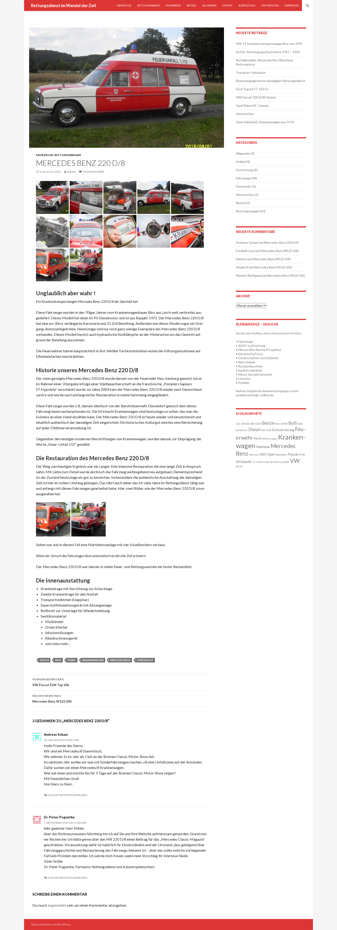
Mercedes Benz (120, 660)
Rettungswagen (148, 5)
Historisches (270, 5)
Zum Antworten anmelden (67, 795)
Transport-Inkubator (251, 72)
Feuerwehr (173, 5)
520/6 (258, 423)
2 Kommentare (93, 171)
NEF (263, 454)
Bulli (292, 423)
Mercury (254, 454)
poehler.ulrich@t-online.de (254, 395)
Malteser (263, 447)
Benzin (268, 423)
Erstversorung (283, 430)
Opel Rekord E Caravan (252, 105)
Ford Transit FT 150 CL (252, 89)
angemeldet (57, 905)
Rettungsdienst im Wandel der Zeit (63, 5)
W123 (239, 466)
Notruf (227, 5)
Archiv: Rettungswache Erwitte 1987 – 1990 (268, 52)
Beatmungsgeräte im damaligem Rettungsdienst (270, 81)
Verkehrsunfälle (279, 461)
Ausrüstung (246, 5)
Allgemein (209, 5)
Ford (257, 438)
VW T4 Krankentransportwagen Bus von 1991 (269, 44)
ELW (268, 430)
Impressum (292, 5)
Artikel (191, 5)
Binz (58, 660)
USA (266, 461)
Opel (270, 454)
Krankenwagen (93, 660)
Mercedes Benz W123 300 (51, 698)
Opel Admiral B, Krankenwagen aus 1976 (265, 122)
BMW (284, 423)
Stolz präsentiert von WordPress (51, 924)
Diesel (72, 660)
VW (295, 460)
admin (71, 171)
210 (238, 423)
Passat (293, 454)
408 (252, 423)
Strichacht (145, 660)
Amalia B (242, 267)
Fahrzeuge (124, 5)
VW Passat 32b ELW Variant (256, 97)
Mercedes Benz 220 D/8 (281, 242)
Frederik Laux (245, 251)
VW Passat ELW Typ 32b (50, 682)
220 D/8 (44, 660)
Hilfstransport (269, 438)
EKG (263, 430)
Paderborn (281, 454)
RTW (302, 454)
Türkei (260, 461)
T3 (253, 461)
